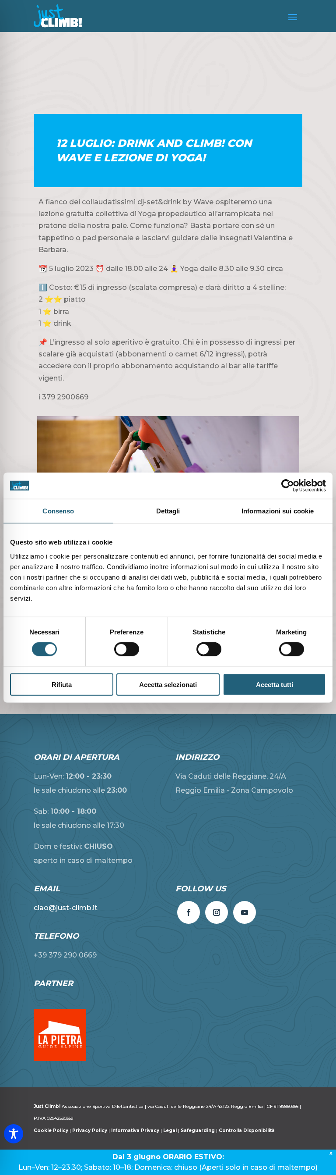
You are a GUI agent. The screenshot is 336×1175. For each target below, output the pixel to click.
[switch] (126, 649)
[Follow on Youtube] (244, 912)
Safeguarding (198, 1130)
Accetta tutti (274, 684)
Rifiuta (62, 684)
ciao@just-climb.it (66, 908)
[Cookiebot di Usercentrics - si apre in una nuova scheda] (287, 485)
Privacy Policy (89, 1130)
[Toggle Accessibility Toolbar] (13, 1133)
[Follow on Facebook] (188, 912)
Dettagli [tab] (168, 511)
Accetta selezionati (168, 684)
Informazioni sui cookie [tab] (278, 511)
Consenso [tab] (58, 511)
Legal (170, 1130)
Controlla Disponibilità (247, 1130)
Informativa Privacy (135, 1130)
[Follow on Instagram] (216, 912)
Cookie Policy (52, 1130)
